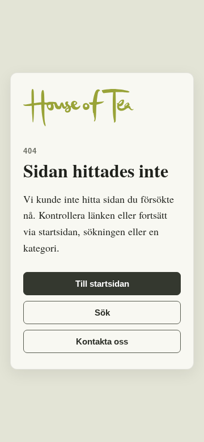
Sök (102, 312)
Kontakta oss (102, 341)
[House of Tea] (102, 107)
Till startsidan (102, 283)
